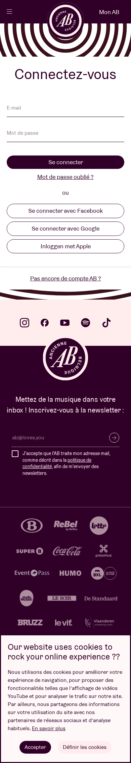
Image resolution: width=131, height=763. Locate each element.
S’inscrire (114, 438)
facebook (45, 323)
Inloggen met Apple (66, 246)
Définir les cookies (84, 747)
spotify (85, 322)
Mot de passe (22, 133)
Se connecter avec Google (65, 228)
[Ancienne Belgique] (65, 20)
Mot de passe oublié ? (65, 177)
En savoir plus (49, 728)
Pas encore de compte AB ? (65, 278)
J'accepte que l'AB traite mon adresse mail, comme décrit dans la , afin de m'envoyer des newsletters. (66, 463)
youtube (65, 322)
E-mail (14, 108)
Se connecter (65, 162)
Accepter (35, 747)
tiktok (106, 322)
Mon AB (109, 12)
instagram (24, 322)
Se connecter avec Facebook (65, 210)
